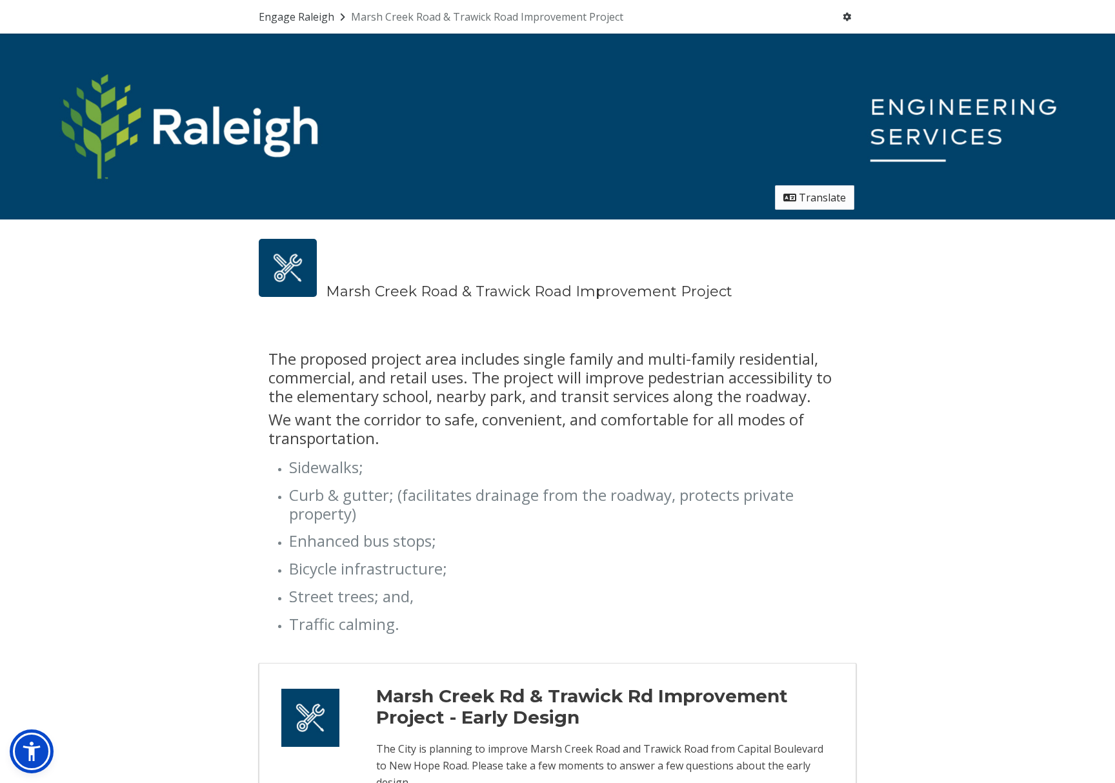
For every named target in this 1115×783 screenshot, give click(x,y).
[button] (31, 751)
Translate (821, 197)
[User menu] (847, 16)
